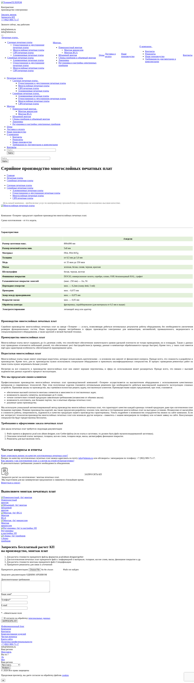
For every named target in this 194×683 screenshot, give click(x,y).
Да (2, 657)
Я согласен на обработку (27, 618)
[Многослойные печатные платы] (18, 205)
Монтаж (57, 42)
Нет (3, 659)
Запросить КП (8, 17)
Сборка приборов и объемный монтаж (77, 57)
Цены (101, 55)
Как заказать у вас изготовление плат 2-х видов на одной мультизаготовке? (37, 460)
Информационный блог (12, 626)
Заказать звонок (8, 14)
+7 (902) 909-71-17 (10, 19)
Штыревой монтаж (68, 55)
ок (3, 680)
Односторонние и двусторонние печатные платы (28, 46)
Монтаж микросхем (73, 50)
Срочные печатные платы (19, 42)
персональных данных (39, 618)
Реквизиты (150, 54)
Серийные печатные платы (20, 57)
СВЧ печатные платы (23, 52)
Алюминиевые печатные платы (28, 55)
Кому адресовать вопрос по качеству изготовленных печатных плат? (34, 455)
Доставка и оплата (110, 55)
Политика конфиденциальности (16, 641)
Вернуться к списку (10, 483)
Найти (10, 153)
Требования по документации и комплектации (35, 144)
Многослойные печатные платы (28, 50)
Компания (6, 629)
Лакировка (64, 60)
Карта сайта (7, 639)
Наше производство (127, 55)
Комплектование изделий (13, 634)
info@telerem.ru (8, 29)
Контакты (150, 51)
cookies (65, 675)
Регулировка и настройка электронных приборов (36, 124)
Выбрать (6, 668)
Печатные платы (10, 37)
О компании (146, 46)
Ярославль (6, 652)
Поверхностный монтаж (70, 47)
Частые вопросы (9, 636)
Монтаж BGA (71, 52)
